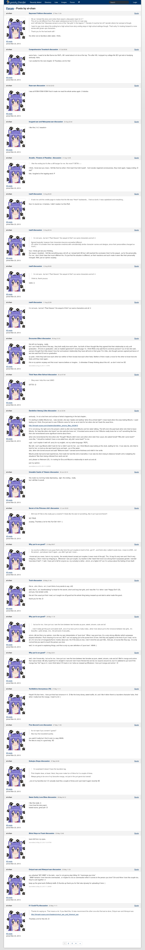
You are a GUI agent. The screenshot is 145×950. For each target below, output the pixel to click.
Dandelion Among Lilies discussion (43, 410)
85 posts (9, 41)
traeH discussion (35, 194)
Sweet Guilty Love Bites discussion (42, 797)
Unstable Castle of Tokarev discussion (44, 472)
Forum (72, 2)
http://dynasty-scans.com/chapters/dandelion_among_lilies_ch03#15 (53, 425)
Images (64, 2)
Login (135, 2)
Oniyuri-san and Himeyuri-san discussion (45, 869)
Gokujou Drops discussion (39, 761)
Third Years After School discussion (43, 374)
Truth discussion (35, 580)
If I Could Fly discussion (38, 905)
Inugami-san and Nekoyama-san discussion (46, 121)
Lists (56, 2)
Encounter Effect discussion (40, 338)
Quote (136, 13)
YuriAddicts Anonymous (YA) (40, 689)
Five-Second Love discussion (40, 725)
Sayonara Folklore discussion (40, 13)
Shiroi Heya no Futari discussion (41, 833)
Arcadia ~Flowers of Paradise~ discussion (45, 158)
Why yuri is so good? (37, 544)
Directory (48, 2)
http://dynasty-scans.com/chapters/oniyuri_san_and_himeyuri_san (55, 914)
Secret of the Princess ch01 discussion (44, 508)
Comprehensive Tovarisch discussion (43, 49)
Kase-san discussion (37, 85)
